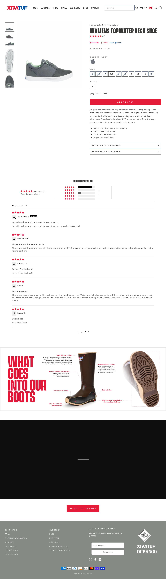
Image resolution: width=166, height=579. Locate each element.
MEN (35, 7)
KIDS (55, 7)
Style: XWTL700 (100, 48)
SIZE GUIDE (102, 94)
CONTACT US (11, 530)
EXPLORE (75, 7)
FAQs (7, 534)
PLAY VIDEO (84, 470)
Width (94, 81)
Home (92, 25)
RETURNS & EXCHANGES (106, 151)
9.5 (138, 74)
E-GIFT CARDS (91, 7)
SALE (64, 7)
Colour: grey (99, 57)
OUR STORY (54, 530)
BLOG (52, 534)
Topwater (112, 25)
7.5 (111, 74)
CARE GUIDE (10, 546)
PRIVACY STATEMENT (58, 546)
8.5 (124, 74)
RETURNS (9, 542)
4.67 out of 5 (40, 191)
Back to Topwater (84, 508)
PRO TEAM (54, 538)
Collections (101, 25)
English (143, 7)
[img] (18, 212)
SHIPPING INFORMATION (106, 145)
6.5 (98, 74)
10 (145, 74)
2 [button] (81, 331)
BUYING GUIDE (11, 550)
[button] (96, 36)
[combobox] (120, 7)
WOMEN (45, 7)
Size (92, 69)
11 (151, 74)
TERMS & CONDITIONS (59, 550)
